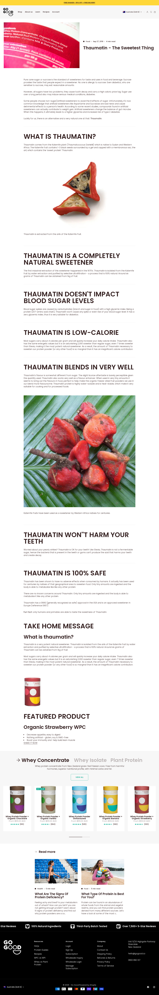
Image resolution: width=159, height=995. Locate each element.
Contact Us (102, 950)
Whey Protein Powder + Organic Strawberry (141, 818)
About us (29, 12)
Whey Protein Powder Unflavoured (79, 818)
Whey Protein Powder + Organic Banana (110, 818)
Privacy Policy (103, 961)
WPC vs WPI (39, 957)
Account (55, 12)
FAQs (36, 946)
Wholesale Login (74, 961)
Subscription (72, 954)
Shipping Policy (104, 954)
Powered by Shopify (87, 985)
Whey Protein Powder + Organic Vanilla (48, 818)
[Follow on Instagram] (154, 987)
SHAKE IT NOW (30, 743)
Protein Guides (41, 950)
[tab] (43, 760)
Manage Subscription (72, 967)
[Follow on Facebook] (148, 987)
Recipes (46, 12)
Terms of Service (105, 965)
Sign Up (69, 950)
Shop (20, 12)
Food (88, 41)
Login (68, 946)
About (100, 946)
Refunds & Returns (106, 957)
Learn (37, 12)
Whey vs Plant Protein (41, 963)
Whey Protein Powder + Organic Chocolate (17, 818)
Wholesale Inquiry (74, 957)
